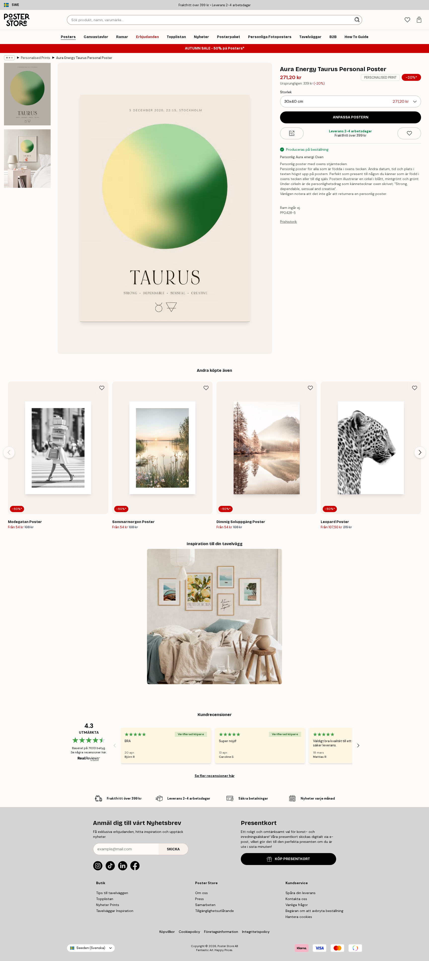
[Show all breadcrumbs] (9, 57)
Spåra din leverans (301, 893)
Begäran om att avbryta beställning (314, 911)
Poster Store (225, 946)
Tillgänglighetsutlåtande (214, 911)
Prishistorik (288, 222)
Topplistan (104, 899)
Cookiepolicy (189, 931)
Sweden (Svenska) (90, 948)
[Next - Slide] (420, 452)
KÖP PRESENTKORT (292, 859)
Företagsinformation (221, 931)
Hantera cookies (299, 916)
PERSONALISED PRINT (380, 77)
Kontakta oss (296, 899)
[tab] (407, 20)
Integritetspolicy (256, 931)
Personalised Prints (35, 58)
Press (199, 899)
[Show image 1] (27, 94)
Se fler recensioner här (215, 775)
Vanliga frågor (297, 905)
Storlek (286, 92)
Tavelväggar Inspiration (114, 911)
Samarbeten (205, 905)
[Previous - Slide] (9, 452)
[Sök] (357, 20)
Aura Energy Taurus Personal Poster (84, 58)
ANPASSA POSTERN (350, 117)
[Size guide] (292, 133)
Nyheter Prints (107, 905)
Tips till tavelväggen (112, 893)
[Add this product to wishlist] (409, 133)
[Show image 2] (27, 158)
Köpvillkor (167, 931)
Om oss (201, 893)
